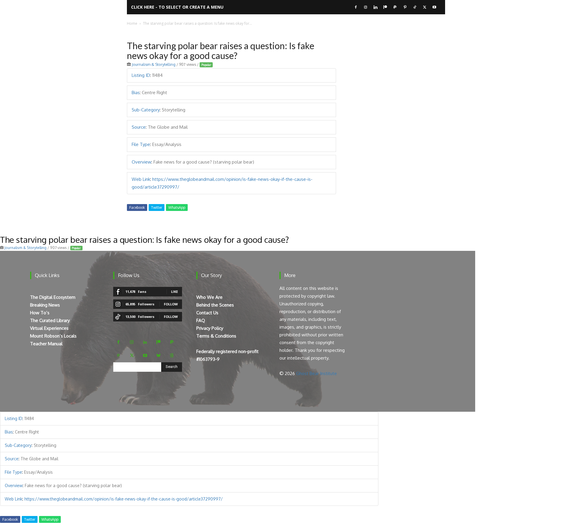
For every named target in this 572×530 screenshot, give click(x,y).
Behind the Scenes (215, 305)
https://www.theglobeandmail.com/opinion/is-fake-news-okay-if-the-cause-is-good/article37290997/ (123, 498)
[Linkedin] (375, 7)
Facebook (137, 207)
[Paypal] (395, 7)
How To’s (39, 312)
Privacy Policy (209, 328)
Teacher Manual (46, 343)
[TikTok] (414, 7)
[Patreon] (385, 7)
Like (174, 291)
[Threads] (172, 355)
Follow (171, 304)
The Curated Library (50, 320)
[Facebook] (355, 7)
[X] (424, 7)
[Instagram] (365, 7)
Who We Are (209, 297)
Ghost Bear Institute (316, 373)
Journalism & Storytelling (153, 64)
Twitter (156, 207)
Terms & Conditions (216, 336)
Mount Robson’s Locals (53, 336)
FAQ (200, 320)
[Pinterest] (404, 7)
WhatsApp (176, 207)
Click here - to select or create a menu (177, 7)
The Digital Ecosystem (52, 297)
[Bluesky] (158, 355)
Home (132, 23)
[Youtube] (434, 7)
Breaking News (45, 305)
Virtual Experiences (49, 328)
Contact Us (207, 312)
